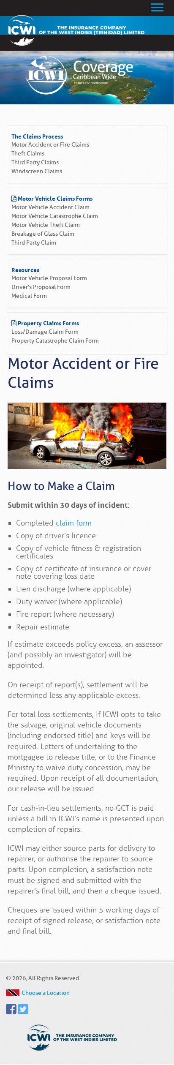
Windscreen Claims (36, 171)
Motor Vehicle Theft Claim (45, 225)
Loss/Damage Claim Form (45, 331)
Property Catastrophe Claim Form (55, 340)
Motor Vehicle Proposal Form (49, 278)
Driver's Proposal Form (41, 287)
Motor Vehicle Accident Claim (50, 207)
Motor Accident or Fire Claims (50, 144)
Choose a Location (46, 993)
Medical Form (29, 296)
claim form (74, 523)
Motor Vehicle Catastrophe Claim (54, 216)
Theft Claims (27, 153)
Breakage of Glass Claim (42, 233)
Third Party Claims (35, 162)
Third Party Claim (33, 242)
